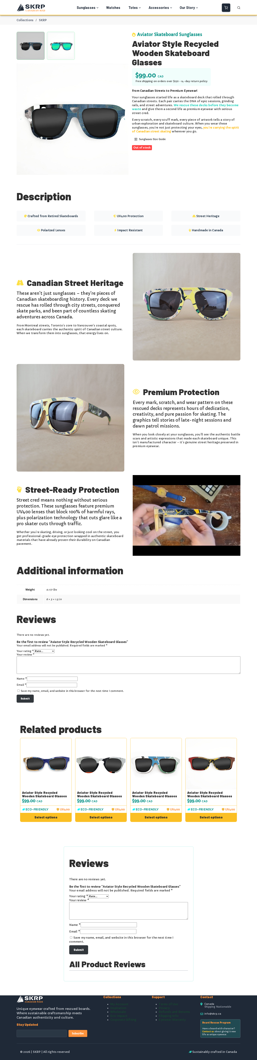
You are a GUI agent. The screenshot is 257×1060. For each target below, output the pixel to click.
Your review (26, 654)
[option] (61, 46)
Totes (133, 7)
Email (21, 684)
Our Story (187, 7)
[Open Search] (239, 8)
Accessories (159, 7)
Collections (25, 20)
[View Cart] (226, 7)
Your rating (25, 651)
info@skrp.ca (212, 1013)
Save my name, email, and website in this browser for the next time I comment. (72, 691)
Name (22, 678)
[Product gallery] (72, 119)
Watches (113, 7)
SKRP (43, 20)
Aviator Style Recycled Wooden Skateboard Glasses (44, 794)
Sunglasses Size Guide (152, 139)
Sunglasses (86, 7)
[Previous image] (20, 118)
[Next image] (124, 118)
